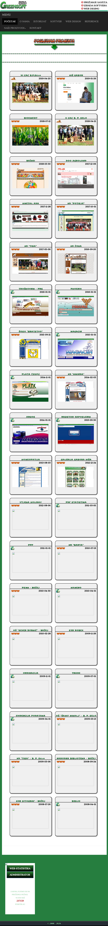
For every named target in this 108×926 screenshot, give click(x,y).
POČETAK (10, 21)
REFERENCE (92, 21)
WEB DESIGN (73, 21)
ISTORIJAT (39, 21)
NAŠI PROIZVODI (14, 28)
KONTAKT (35, 28)
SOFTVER (56, 21)
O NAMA (25, 21)
